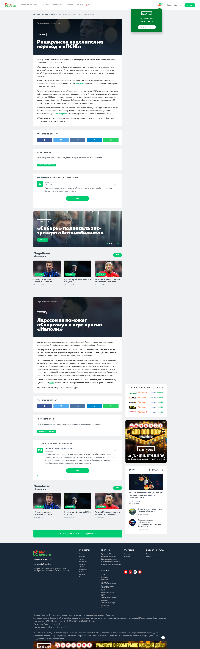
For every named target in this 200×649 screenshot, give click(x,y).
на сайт (160, 392)
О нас (103, 574)
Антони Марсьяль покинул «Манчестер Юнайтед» (107, 281)
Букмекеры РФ (106, 554)
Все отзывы (105, 605)
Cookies (103, 590)
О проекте (104, 577)
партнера (80, 84)
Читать (42, 239)
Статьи (80, 5)
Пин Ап (81, 577)
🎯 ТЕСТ (89, 5)
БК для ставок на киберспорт (111, 564)
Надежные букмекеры (108, 556)
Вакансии (104, 600)
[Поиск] (180, 5)
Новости (70, 5)
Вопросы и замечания (42, 560)
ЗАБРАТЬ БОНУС (146, 27)
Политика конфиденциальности (108, 583)
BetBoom (82, 574)
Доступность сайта (107, 592)
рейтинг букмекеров (139, 388)
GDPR (103, 595)
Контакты (104, 579)
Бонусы (46, 5)
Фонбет (81, 572)
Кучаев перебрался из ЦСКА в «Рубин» (77, 281)
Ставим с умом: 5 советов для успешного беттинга (150, 510)
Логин (190, 5)
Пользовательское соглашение (107, 587)
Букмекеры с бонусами (109, 559)
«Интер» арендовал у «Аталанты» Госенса (43, 281)
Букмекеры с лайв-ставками (110, 561)
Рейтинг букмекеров (30, 5)
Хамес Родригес (60, 114)
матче (51, 383)
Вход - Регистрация (46, 165)
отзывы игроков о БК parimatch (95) (55, 444)
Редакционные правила (109, 597)
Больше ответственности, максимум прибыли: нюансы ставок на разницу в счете (146, 495)
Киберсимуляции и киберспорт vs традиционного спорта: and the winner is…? (149, 523)
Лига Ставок (83, 569)
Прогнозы (57, 5)
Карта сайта (105, 608)
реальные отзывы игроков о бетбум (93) (57, 177)
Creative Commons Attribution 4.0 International (90, 633)
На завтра (127, 556)
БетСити (81, 566)
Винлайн (81, 559)
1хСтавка (82, 564)
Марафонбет (83, 561)
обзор (154, 393)
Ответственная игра (108, 603)
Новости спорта (151, 554)
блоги (132, 470)
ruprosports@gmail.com (42, 564)
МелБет (81, 554)
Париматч (82, 556)
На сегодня (127, 554)
